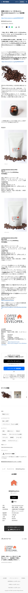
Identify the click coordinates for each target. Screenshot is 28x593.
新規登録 (22, 1)
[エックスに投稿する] (6, 27)
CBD (3, 431)
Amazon (4, 434)
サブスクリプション (13, 440)
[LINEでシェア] (12, 27)
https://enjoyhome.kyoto (7, 300)
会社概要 (5, 578)
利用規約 (23, 578)
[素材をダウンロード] (16, 27)
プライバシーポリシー (14, 578)
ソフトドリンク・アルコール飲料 (10, 424)
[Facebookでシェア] (9, 27)
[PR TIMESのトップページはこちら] (6, 1)
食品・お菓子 (5, 421)
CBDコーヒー (10, 431)
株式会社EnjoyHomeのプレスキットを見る (11, 461)
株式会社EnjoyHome (20, 469)
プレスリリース (10, 469)
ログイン (17, 1)
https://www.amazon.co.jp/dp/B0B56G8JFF (12, 18)
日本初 (4, 440)
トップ (3, 469)
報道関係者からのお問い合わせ (14, 581)
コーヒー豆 (18, 437)
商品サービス (5, 414)
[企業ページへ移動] (14, 483)
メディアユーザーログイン (14, 361)
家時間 (11, 437)
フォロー (14, 497)
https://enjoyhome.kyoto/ (17, 505)
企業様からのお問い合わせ (14, 584)
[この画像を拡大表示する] (6, 394)
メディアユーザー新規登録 (14, 368)
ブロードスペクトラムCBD (15, 434)
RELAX (18, 431)
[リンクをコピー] (19, 27)
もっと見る (24, 538)
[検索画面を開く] (26, 2)
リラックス (5, 437)
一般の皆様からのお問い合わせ (14, 587)
